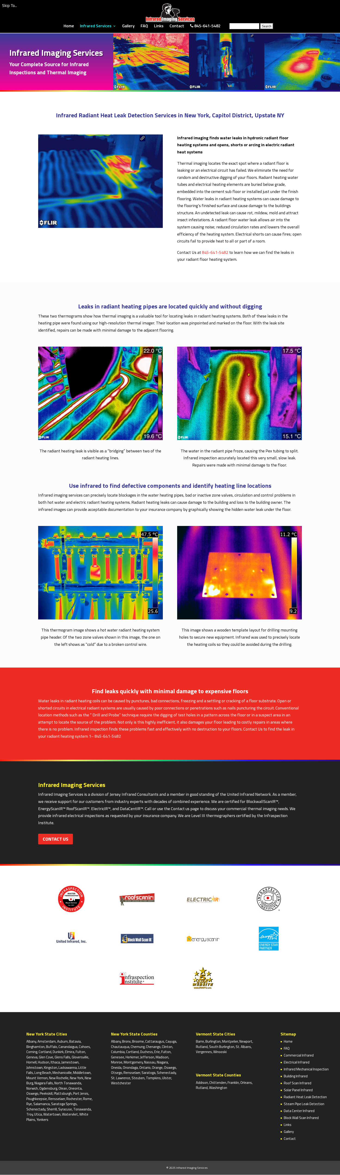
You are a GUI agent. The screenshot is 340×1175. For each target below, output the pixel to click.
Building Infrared (296, 1076)
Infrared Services (95, 26)
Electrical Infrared (296, 1062)
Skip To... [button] (9, 5)
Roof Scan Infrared (297, 1083)
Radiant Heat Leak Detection (305, 1097)
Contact (177, 26)
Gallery (128, 26)
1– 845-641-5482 (105, 736)
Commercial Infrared (299, 1055)
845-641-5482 (215, 252)
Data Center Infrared (299, 1110)
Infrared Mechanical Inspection (306, 1069)
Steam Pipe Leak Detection (304, 1104)
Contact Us (253, 729)
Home (69, 26)
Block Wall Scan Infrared (301, 1117)
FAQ (144, 26)
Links (159, 26)
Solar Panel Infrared (298, 1090)
